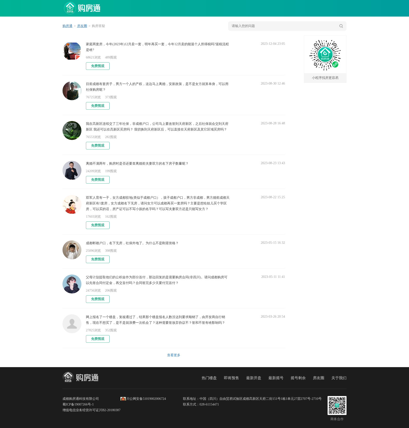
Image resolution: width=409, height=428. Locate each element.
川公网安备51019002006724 (146, 399)
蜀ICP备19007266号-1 (78, 404)
